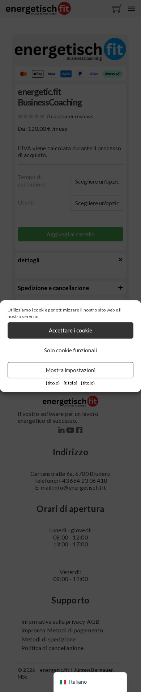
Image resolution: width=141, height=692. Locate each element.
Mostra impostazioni (70, 370)
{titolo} (53, 382)
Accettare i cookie (70, 330)
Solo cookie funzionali (70, 350)
